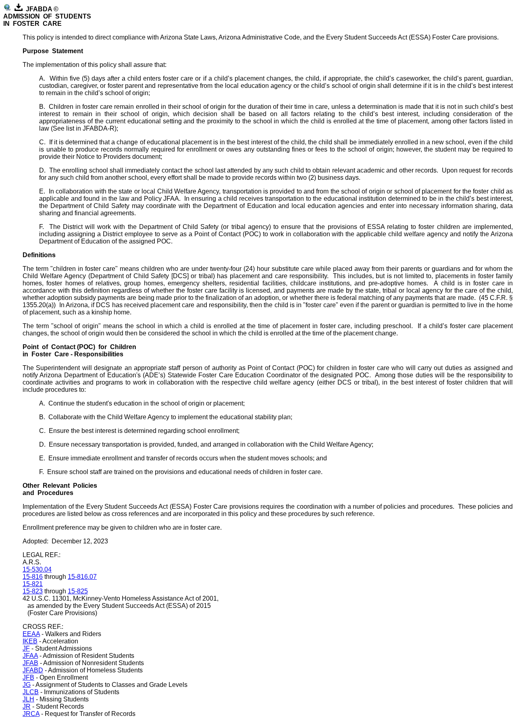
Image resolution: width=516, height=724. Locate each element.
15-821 (33, 583)
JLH (28, 699)
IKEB (30, 641)
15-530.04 (37, 569)
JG (27, 684)
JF (26, 648)
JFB (28, 677)
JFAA (30, 655)
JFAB (30, 663)
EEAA (31, 633)
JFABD (33, 670)
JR (27, 706)
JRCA (31, 713)
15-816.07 (82, 576)
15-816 (33, 576)
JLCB (31, 692)
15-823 (33, 591)
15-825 (78, 591)
